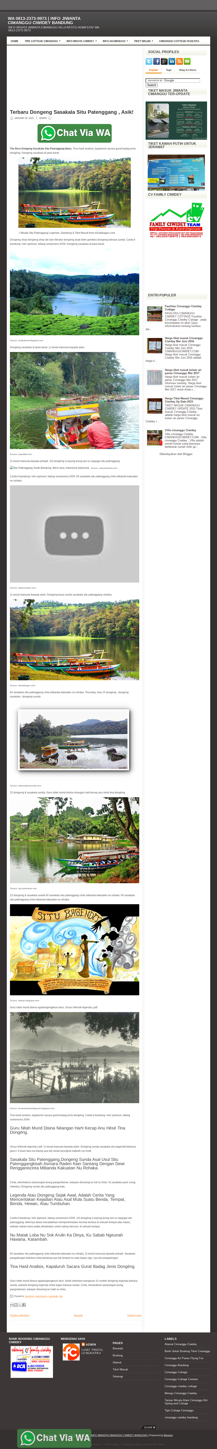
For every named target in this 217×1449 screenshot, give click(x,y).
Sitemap (118, 1376)
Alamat (117, 1362)
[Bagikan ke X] (20, 1305)
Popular (153, 70)
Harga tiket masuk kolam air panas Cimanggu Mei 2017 (183, 371)
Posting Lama (134, 1315)
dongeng (29, 1296)
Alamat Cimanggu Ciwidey (181, 1344)
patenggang (41, 1296)
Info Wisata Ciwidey (82, 41)
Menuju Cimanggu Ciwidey (181, 1393)
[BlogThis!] (16, 1305)
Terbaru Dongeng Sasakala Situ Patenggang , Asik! (72, 112)
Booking (118, 1355)
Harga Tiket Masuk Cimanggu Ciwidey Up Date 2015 (184, 400)
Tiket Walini (143, 41)
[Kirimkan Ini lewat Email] (12, 1305)
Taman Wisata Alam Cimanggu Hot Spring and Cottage (186, 1402)
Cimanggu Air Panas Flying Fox (184, 1358)
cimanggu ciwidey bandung (181, 1417)
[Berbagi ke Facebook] (24, 1305)
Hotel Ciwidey (112, 1444)
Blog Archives (187, 70)
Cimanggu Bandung (177, 1365)
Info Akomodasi (115, 41)
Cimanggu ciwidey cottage (181, 1386)
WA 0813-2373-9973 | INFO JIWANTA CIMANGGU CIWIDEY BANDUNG (44, 20)
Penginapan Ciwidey (131, 1444)
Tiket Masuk (120, 1369)
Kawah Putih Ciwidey (154, 1444)
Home (14, 41)
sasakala (53, 1296)
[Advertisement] (160, 22)
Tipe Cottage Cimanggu (43, 41)
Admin (91, 1344)
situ (61, 1296)
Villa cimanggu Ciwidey (180, 430)
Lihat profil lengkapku (92, 1351)
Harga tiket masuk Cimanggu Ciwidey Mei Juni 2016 (184, 340)
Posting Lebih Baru (19, 1315)
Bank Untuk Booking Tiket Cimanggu (187, 1351)
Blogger (187, 454)
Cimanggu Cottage (176, 1372)
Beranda (78, 1315)
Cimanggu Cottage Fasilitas (179, 41)
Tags (169, 70)
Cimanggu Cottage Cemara (181, 1379)
